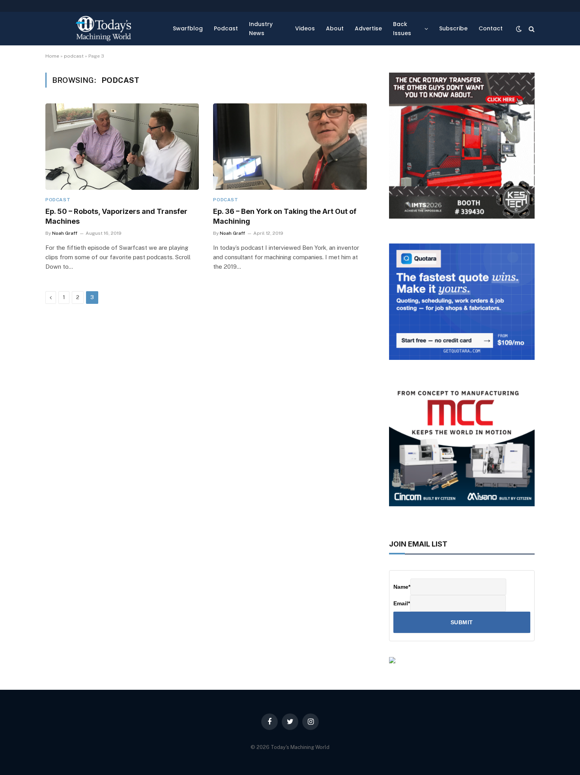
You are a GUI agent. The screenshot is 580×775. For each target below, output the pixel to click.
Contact (491, 28)
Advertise (368, 28)
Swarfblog (188, 28)
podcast (74, 56)
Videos (305, 28)
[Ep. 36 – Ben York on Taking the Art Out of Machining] (290, 146)
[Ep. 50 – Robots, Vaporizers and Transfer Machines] (122, 146)
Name (401, 587)
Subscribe (453, 28)
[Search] (531, 28)
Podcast (226, 28)
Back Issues (402, 28)
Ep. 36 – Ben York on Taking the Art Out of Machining (284, 216)
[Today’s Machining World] (103, 28)
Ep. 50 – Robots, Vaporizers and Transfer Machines (116, 216)
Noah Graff (64, 233)
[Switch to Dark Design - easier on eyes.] (519, 29)
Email (401, 603)
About (335, 28)
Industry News (261, 28)
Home (52, 56)
